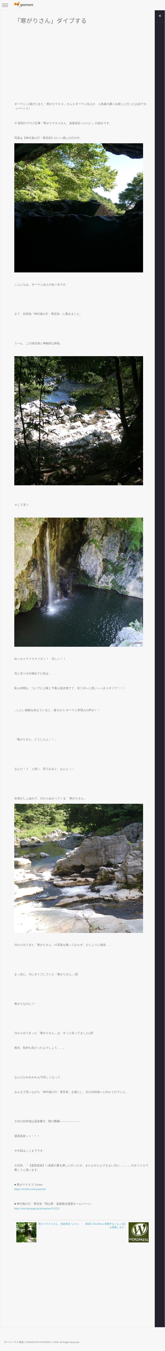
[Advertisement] (82, 59)
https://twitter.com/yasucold (30, 1189)
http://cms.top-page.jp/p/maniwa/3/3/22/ (37, 1208)
